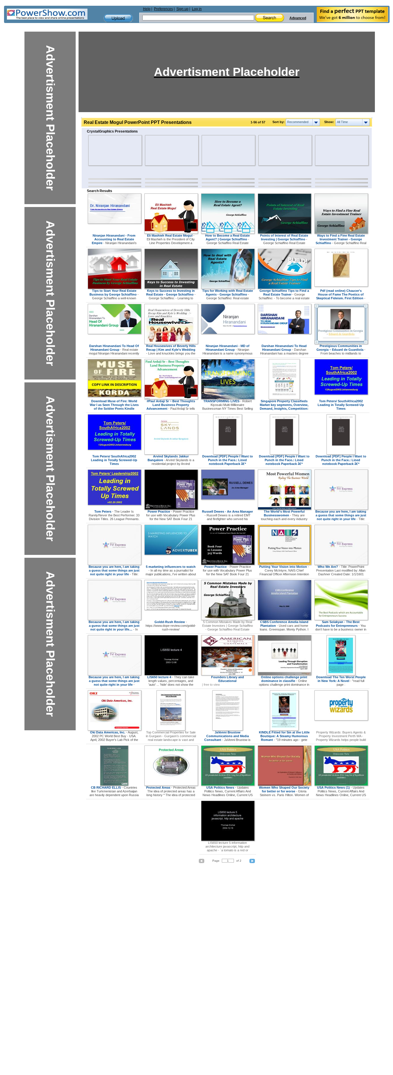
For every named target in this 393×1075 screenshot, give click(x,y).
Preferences (163, 9)
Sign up (182, 9)
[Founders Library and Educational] (228, 674)
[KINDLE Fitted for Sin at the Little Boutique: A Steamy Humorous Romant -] (284, 729)
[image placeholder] (105, 150)
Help (146, 9)
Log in (197, 9)
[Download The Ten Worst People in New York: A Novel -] (341, 674)
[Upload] (118, 18)
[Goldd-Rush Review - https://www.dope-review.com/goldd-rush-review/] (171, 609)
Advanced (297, 18)
